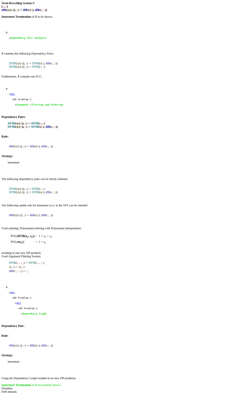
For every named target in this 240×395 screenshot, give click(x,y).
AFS (18, 303)
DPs (12, 94)
